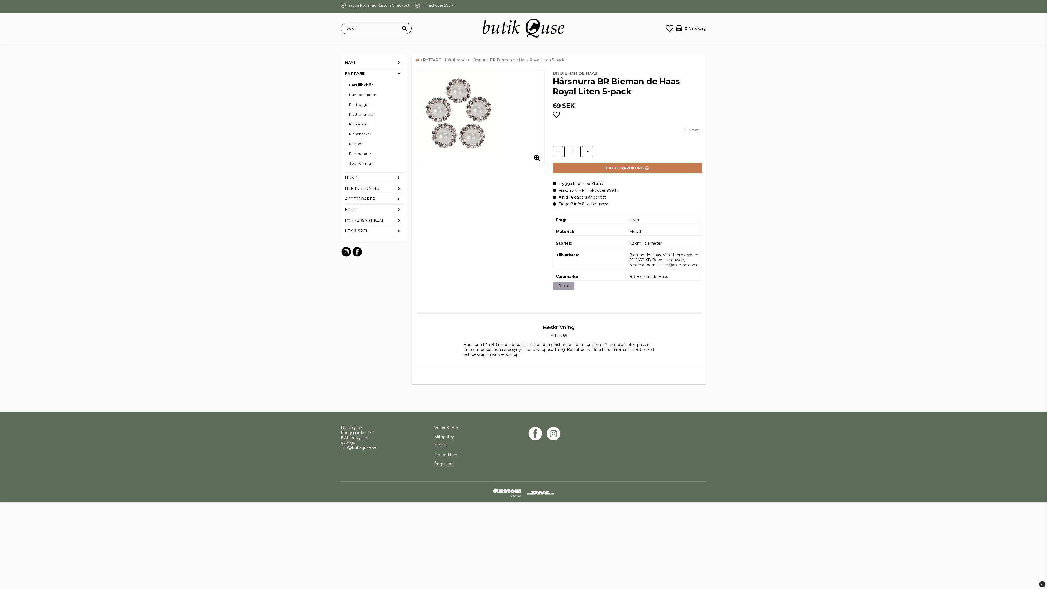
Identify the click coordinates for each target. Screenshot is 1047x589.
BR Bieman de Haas (575, 73)
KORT (350, 209)
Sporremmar (360, 163)
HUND (351, 177)
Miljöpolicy (444, 436)
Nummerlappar (362, 94)
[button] (669, 28)
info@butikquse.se (358, 447)
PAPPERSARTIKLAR (365, 220)
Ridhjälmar (358, 124)
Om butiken (445, 454)
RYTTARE (355, 73)
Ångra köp (444, 463)
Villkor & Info (446, 427)
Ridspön (356, 144)
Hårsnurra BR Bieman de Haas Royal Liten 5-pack (517, 60)
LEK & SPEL (356, 231)
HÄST (350, 62)
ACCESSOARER (360, 199)
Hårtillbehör (361, 85)
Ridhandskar (360, 134)
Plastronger (359, 104)
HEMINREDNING (362, 188)
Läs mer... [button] (693, 129)
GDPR (440, 445)
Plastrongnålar (362, 114)
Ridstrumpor (360, 153)
